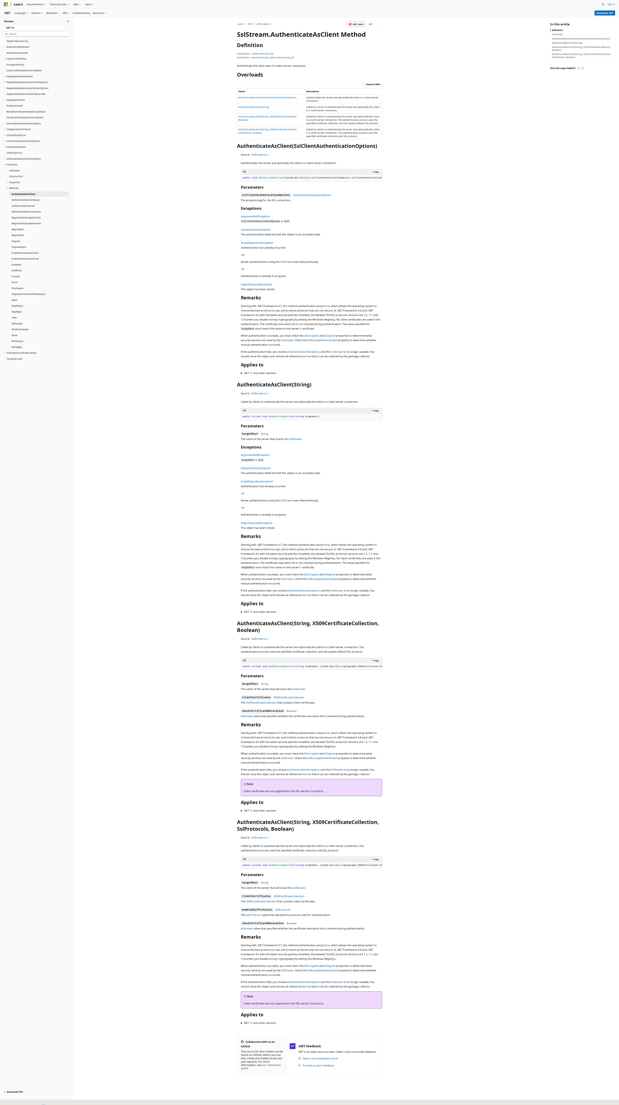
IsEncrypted (311, 335)
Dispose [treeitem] (16, 241)
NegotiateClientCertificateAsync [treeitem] (29, 294)
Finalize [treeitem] (16, 276)
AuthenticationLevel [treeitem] (17, 52)
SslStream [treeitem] (14, 170)
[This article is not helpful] (583, 68)
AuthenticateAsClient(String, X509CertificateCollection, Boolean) (581, 48)
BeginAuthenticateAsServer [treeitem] (26, 223)
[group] (311, 177)
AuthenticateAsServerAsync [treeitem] (26, 211)
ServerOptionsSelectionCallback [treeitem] (23, 123)
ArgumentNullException (255, 216)
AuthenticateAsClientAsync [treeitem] (26, 199)
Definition (557, 30)
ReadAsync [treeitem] (17, 305)
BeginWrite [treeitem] (18, 235)
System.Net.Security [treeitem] (17, 41)
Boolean (292, 711)
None (326, 306)
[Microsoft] (6, 4)
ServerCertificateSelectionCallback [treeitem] (24, 117)
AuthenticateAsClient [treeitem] (23, 194)
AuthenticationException (256, 229)
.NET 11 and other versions (260, 373)
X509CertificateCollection (289, 697)
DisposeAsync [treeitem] (19, 246)
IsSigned (330, 335)
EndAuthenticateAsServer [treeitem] (25, 258)
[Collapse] (68, 21)
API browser (263, 23)
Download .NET (604, 13)
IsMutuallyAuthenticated (322, 340)
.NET (250, 23)
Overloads (557, 34)
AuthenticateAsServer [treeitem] (23, 205)
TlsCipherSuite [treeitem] (14, 358)
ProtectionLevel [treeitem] (14, 105)
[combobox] (36, 27)
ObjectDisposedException (256, 284)
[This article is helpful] (579, 68)
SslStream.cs (259, 154)
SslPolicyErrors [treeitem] (14, 152)
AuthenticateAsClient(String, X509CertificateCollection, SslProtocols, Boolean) (581, 56)
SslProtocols (282, 910)
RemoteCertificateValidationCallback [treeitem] (25, 111)
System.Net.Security (262, 53)
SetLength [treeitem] (17, 323)
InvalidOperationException (257, 243)
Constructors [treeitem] (16, 176)
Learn (241, 23)
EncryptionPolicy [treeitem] (15, 64)
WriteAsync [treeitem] (18, 341)
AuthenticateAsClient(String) (253, 107)
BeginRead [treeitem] (17, 229)
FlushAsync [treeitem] (18, 288)
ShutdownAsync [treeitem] (20, 329)
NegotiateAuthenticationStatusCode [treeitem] (25, 93)
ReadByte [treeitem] (17, 311)
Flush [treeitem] (14, 282)
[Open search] (603, 4)
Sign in (611, 4)
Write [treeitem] (14, 335)
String (264, 434)
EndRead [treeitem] (16, 264)
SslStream (286, 262)
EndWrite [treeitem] (17, 270)
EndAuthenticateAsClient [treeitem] (25, 252)
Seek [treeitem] (14, 317)
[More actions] (379, 24)
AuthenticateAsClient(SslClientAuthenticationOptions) (267, 97)
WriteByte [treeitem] (17, 347)
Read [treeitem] (14, 299)
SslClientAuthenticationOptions (312, 195)
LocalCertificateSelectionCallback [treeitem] (24, 70)
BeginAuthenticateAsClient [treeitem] (26, 217)
